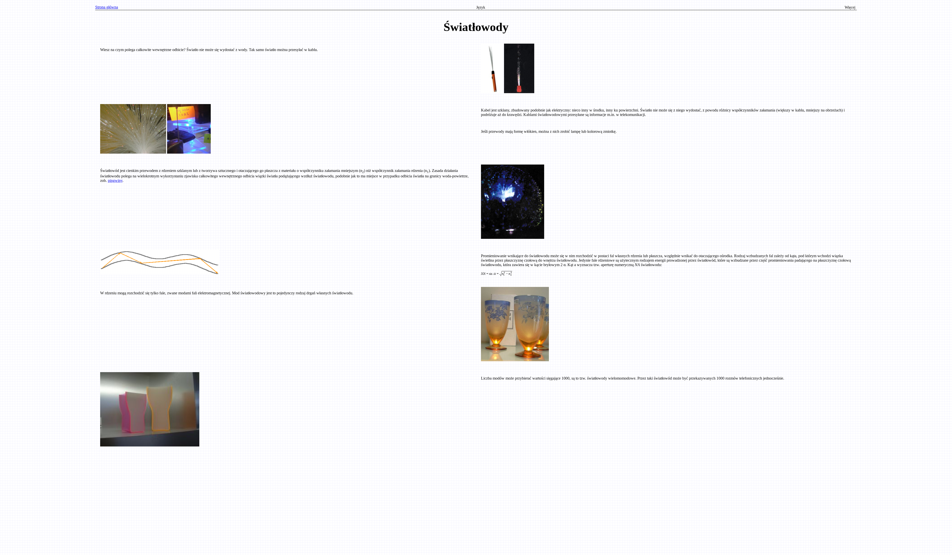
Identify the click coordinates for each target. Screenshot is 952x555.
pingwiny (115, 180)
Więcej (850, 7)
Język (480, 7)
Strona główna (106, 7)
